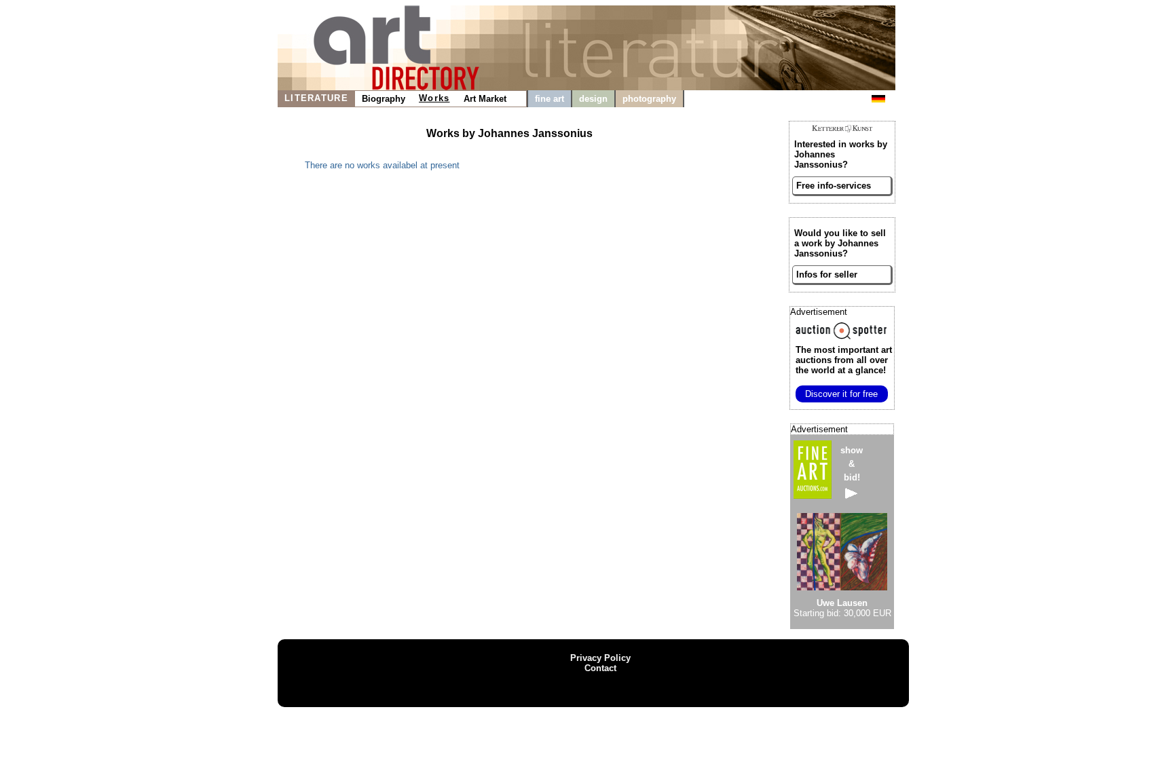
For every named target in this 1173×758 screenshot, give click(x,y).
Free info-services (833, 186)
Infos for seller (826, 274)
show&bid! (851, 463)
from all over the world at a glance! (844, 360)
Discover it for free (841, 394)
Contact (600, 668)
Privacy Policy (600, 658)
